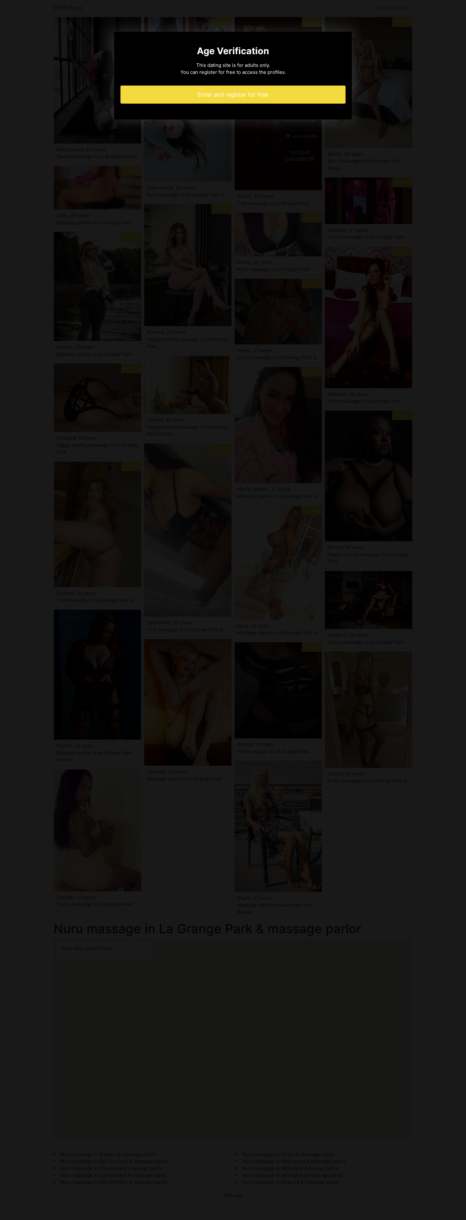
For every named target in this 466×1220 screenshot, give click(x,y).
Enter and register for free (233, 94)
